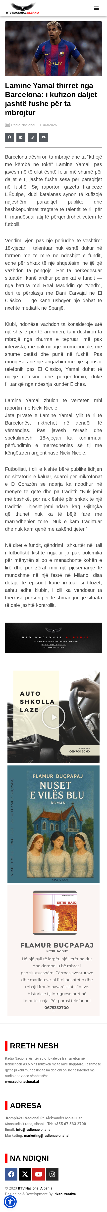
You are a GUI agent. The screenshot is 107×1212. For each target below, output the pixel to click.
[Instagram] (52, 1174)
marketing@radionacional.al (46, 1136)
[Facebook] (11, 1174)
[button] (96, 8)
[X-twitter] (25, 1174)
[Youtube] (38, 1174)
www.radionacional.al (22, 1082)
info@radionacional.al (34, 1130)
